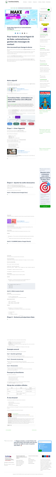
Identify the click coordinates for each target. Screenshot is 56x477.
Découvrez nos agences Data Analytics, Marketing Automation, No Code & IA (21, 457)
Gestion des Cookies (31, 463)
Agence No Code (18, 465)
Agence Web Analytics (19, 460)
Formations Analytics (13, 1)
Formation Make (42, 48)
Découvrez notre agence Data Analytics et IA (45, 206)
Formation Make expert (43, 79)
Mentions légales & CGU (32, 460)
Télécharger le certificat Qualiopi (9, 462)
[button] (15, 33)
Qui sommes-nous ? (31, 459)
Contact (29, 458)
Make (19, 30)
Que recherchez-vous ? (44, 8)
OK (48, 9)
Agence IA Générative (19, 464)
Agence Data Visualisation (20, 461)
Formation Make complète (44, 34)
